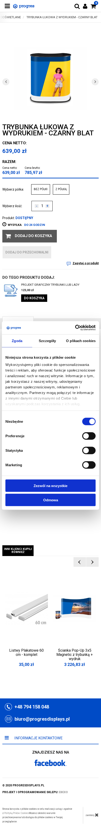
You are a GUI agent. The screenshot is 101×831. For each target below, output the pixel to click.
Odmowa (50, 500)
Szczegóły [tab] (47, 341)
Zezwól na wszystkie (50, 486)
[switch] (89, 436)
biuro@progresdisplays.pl (42, 719)
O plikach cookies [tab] (81, 341)
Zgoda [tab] (17, 341)
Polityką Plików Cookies (16, 813)
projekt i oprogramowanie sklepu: (35, 792)
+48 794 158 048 (32, 707)
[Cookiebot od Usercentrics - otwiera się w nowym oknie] (75, 328)
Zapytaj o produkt (86, 263)
